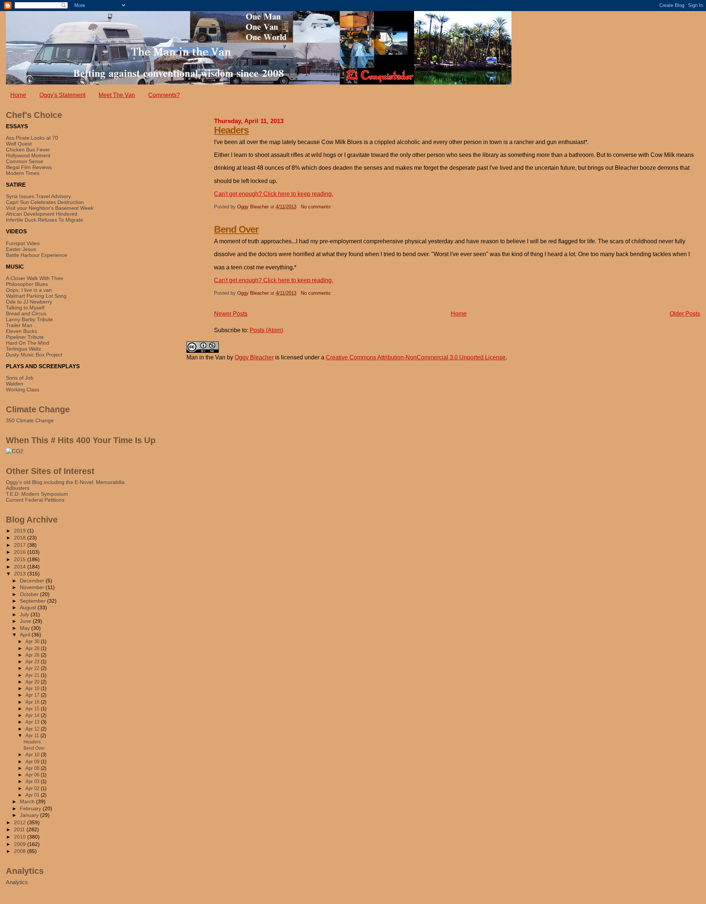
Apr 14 (33, 715)
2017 (20, 545)
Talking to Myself (25, 308)
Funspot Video (23, 243)
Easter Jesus (21, 249)
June (26, 621)
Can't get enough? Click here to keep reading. (273, 194)
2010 (20, 837)
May (25, 628)
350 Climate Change (30, 420)
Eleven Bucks (21, 331)
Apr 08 (33, 768)
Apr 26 (33, 655)
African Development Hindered (41, 214)
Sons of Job (19, 378)
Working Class (22, 389)
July (25, 614)
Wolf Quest (19, 144)
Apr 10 (33, 754)
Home (18, 95)
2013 (20, 574)
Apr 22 (33, 668)
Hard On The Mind (27, 343)
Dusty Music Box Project (34, 355)
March (28, 801)
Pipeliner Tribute (25, 337)
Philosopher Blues (27, 284)
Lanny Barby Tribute (29, 319)
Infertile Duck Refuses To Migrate (44, 220)
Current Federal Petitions (35, 500)
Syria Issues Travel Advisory (38, 196)
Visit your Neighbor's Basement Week (49, 208)
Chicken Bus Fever (28, 150)
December (33, 581)
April (26, 635)
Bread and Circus (26, 313)
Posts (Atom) (266, 330)
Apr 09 (33, 761)
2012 (20, 822)
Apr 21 (33, 675)
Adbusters (17, 488)
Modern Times (22, 173)
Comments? (164, 95)
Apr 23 (33, 661)
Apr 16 (33, 702)
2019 (20, 531)
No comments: (316, 206)
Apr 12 (33, 729)
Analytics (17, 882)
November (33, 587)
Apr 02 (33, 788)
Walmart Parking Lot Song (36, 296)
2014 (20, 567)
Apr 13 (33, 722)
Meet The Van (117, 95)
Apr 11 (32, 735)
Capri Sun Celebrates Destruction (45, 202)
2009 (20, 844)
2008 (20, 851)
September (33, 601)
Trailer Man (19, 325)
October (30, 594)
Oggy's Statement (62, 95)
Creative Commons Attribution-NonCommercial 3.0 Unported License (416, 357)
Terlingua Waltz (23, 349)
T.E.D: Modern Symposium (37, 494)
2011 (20, 829)
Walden (14, 384)
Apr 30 (33, 641)
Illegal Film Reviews (29, 167)
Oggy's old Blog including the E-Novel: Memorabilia (65, 482)
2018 (20, 538)
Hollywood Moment (28, 155)
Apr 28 (33, 648)
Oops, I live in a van (29, 290)
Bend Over (236, 229)
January (30, 815)
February (31, 808)
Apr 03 (33, 781)
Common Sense (24, 161)
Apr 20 (33, 682)
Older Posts (685, 314)
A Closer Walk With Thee (34, 278)
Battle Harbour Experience (36, 255)
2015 (20, 559)
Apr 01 (33, 795)
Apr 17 (33, 695)
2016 (20, 552)
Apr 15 (33, 708)
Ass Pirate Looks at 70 (32, 138)
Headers (231, 130)
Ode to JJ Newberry (29, 302)
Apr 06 (33, 775)
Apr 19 (33, 688)
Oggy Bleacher (254, 357)
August (29, 607)
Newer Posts (230, 314)
